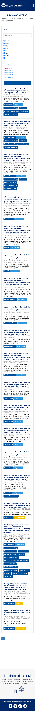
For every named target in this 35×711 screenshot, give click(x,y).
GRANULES (7, 573)
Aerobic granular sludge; (11, 108)
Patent (7, 43)
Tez (6, 53)
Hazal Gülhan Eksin (9, 137)
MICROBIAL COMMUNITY (11, 570)
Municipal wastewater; (10, 182)
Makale (7, 41)
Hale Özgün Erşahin (9, 346)
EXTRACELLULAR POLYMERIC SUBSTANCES (16, 560)
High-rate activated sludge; (11, 111)
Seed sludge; (24, 111)
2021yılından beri (9, 74)
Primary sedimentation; (10, 185)
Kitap (6, 48)
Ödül (6, 50)
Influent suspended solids (11, 557)
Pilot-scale (21, 554)
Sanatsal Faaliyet (10, 58)
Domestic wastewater (10, 551)
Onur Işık (6, 248)
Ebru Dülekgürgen (9, 544)
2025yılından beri (9, 72)
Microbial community (10, 554)
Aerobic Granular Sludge (11, 496)
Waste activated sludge (10, 114)
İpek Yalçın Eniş (8, 517)
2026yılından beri (9, 70)
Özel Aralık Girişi (8, 77)
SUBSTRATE (23, 573)
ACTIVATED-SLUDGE (10, 564)
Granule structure (23, 551)
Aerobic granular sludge (10, 548)
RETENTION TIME (25, 570)
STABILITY (15, 573)
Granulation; (23, 108)
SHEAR (6, 576)
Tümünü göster (8, 68)
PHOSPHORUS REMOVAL (10, 567)
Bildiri (7, 55)
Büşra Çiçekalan (8, 219)
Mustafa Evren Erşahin (10, 299)
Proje (7, 46)
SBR (11, 576)
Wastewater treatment (10, 188)
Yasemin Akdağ (8, 105)
